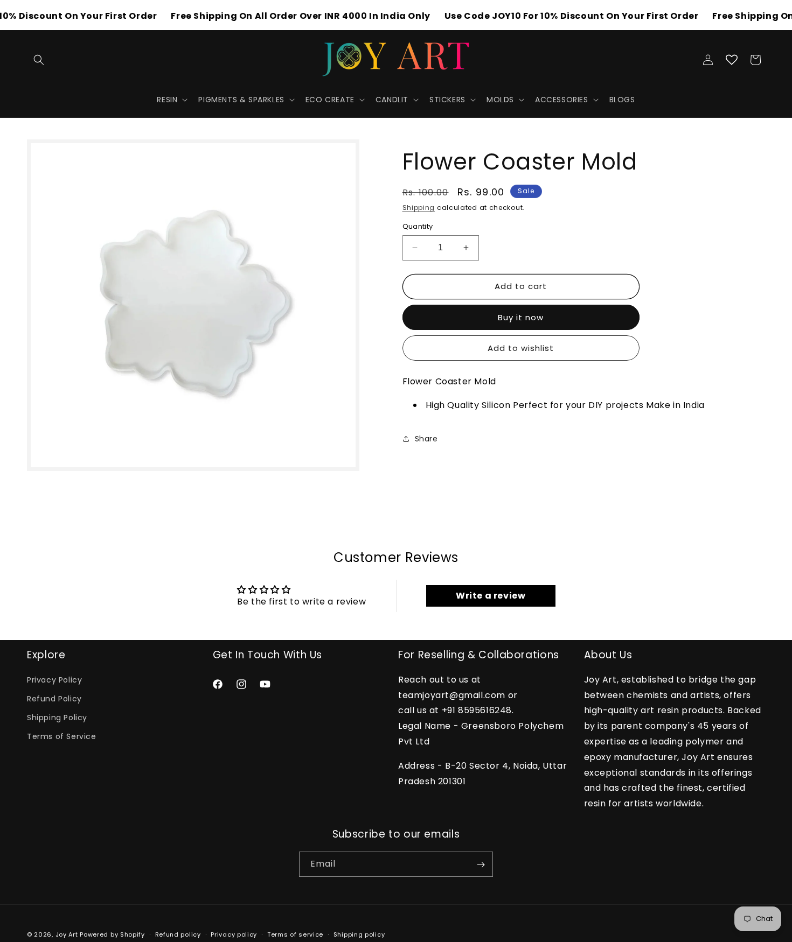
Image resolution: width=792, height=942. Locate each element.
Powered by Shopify (112, 934)
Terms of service (295, 934)
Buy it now (521, 317)
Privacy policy (234, 934)
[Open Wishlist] (732, 60)
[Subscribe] (480, 864)
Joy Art (66, 934)
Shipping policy (359, 934)
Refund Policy (54, 698)
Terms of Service (61, 737)
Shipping (418, 207)
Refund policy (178, 934)
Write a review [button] (490, 595)
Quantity (417, 226)
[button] (39, 60)
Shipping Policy (57, 718)
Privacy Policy (54, 679)
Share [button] (426, 438)
